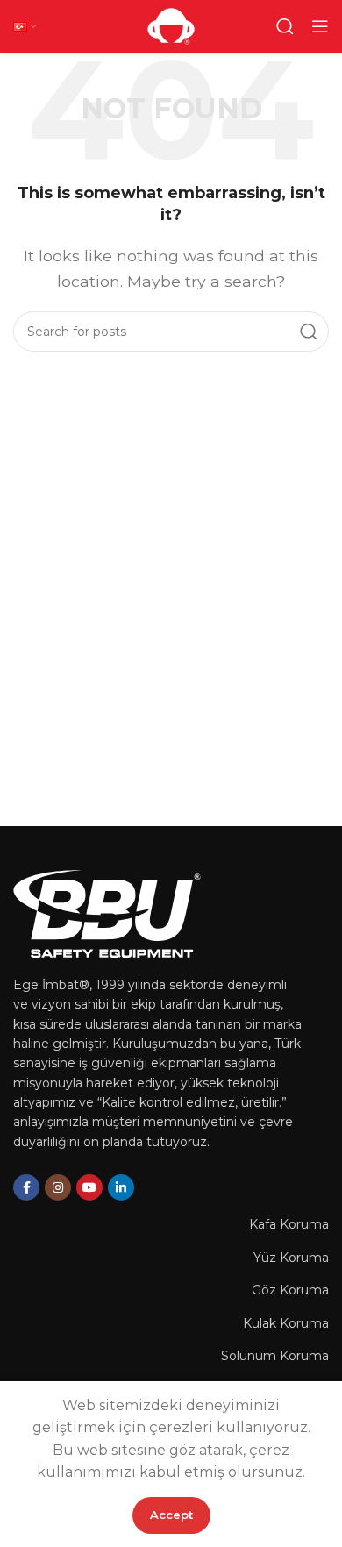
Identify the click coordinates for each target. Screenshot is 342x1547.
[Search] (285, 26)
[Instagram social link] (58, 1187)
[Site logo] (171, 25)
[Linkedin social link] (121, 1187)
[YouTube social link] (89, 1187)
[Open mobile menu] (320, 26)
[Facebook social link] (26, 1187)
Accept (171, 1515)
